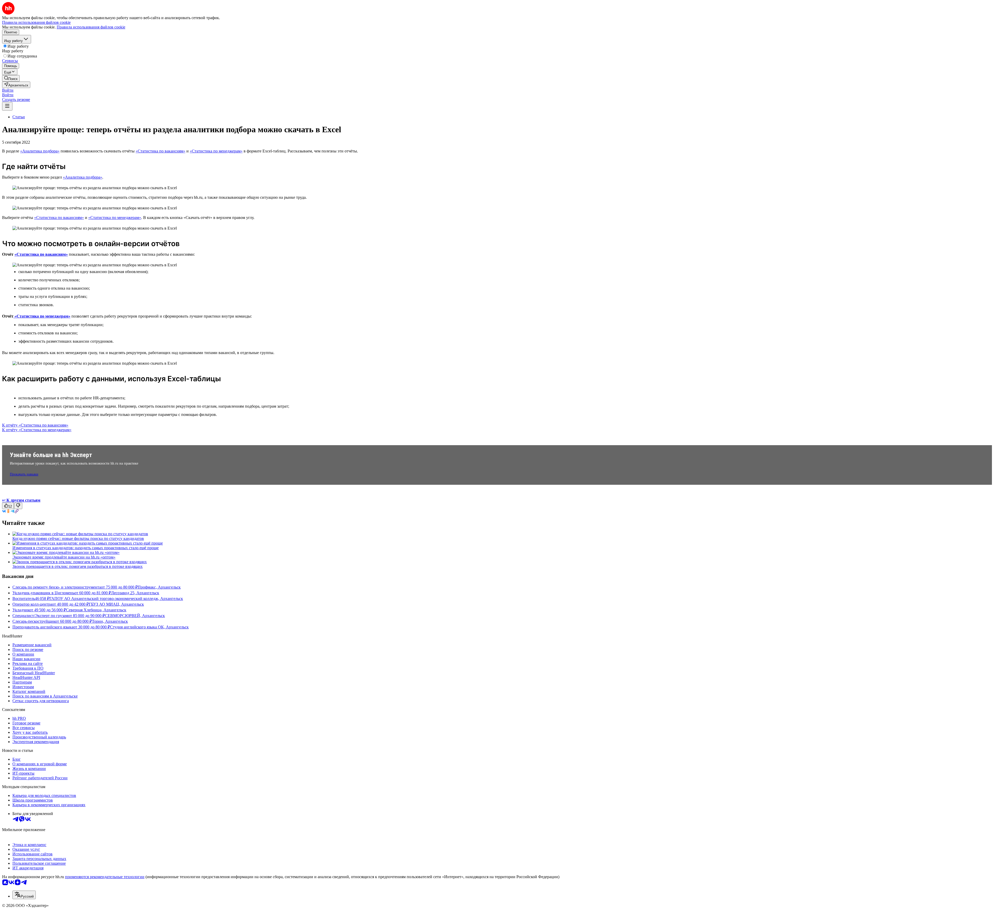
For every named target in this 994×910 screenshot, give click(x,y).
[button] (7, 90)
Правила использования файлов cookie (91, 27)
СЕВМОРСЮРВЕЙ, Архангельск (135, 615)
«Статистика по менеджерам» (216, 151)
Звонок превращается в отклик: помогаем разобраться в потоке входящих (77, 566)
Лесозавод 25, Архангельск (135, 593)
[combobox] (24, 895)
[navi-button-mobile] (7, 106)
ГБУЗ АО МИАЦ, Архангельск (116, 604)
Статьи (18, 117)
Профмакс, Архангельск (159, 587)
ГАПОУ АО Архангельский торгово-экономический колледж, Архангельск (116, 598)
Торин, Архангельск (110, 621)
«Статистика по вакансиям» (160, 151)
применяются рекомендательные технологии (104, 877)
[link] (11, 78)
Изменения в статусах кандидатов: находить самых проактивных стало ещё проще (85, 548)
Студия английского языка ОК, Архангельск (149, 627)
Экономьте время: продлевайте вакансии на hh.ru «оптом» (63, 557)
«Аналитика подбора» (40, 151)
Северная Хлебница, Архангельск (96, 610)
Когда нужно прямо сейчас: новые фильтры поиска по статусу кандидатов (78, 538)
